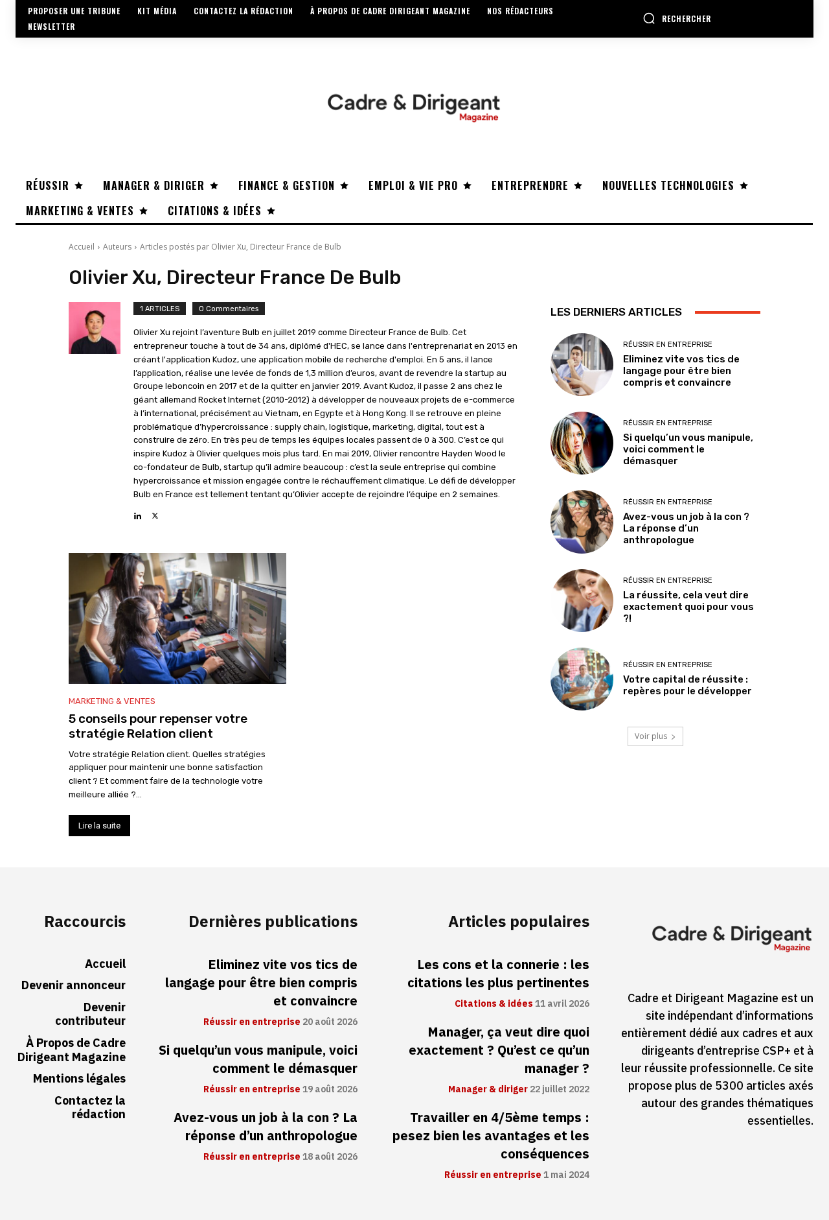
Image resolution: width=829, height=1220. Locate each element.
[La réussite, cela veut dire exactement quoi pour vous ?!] (582, 600)
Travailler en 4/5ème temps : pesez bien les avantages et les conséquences (490, 1136)
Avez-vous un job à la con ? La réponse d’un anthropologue (686, 528)
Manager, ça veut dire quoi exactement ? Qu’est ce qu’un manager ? (499, 1050)
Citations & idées (494, 1004)
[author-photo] (101, 412)
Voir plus (651, 736)
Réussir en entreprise (667, 344)
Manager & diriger (488, 1090)
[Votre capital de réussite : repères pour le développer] (582, 679)
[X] (155, 512)
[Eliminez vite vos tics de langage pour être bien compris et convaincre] (582, 364)
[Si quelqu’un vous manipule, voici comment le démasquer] (582, 443)
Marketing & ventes (112, 701)
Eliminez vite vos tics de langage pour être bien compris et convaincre (681, 370)
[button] (676, 18)
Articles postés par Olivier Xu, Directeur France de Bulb (240, 246)
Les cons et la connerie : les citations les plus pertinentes (498, 973)
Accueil (82, 246)
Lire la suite (99, 825)
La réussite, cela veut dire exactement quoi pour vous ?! (688, 606)
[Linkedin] (137, 512)
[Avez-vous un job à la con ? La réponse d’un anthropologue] (582, 521)
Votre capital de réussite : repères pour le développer (687, 685)
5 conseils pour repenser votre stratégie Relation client (158, 726)
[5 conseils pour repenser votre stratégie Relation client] (177, 618)
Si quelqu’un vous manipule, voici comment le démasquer (688, 449)
